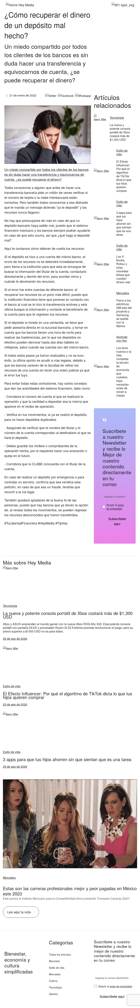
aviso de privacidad (115, 506)
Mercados (9, 878)
